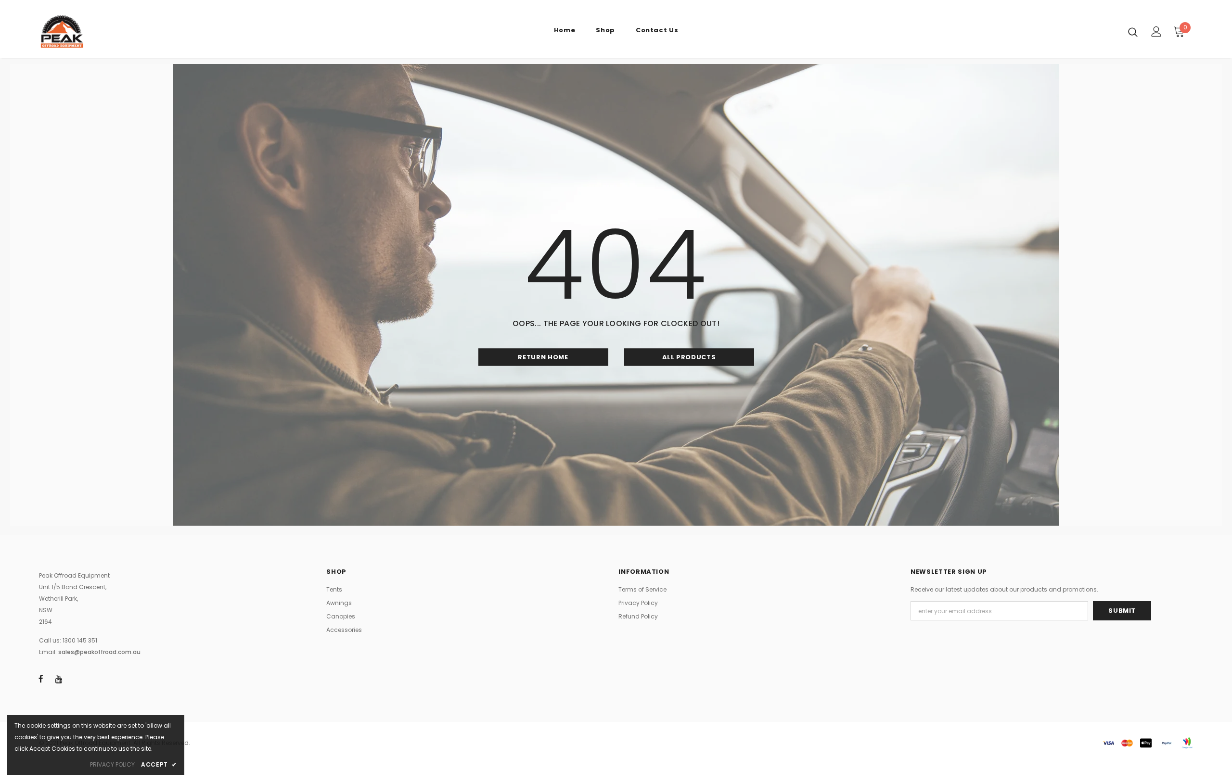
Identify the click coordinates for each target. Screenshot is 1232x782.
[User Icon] (1156, 31)
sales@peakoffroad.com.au (99, 652)
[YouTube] (58, 678)
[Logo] (95, 31)
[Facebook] (41, 678)
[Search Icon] (1133, 32)
